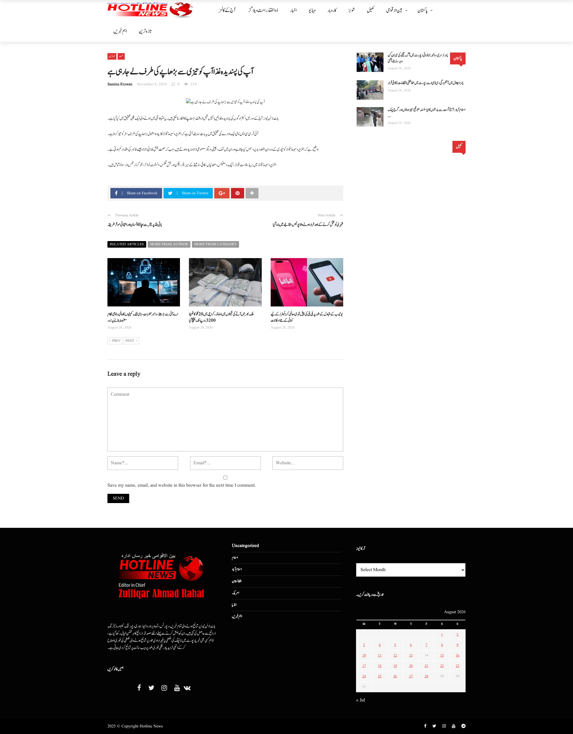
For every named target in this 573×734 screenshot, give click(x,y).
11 (379, 655)
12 (395, 655)
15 (442, 655)
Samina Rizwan (120, 84)
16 (457, 655)
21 (426, 665)
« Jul (360, 700)
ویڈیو (312, 10)
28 (426, 676)
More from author (169, 244)
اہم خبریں (120, 31)
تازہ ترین (145, 31)
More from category (215, 244)
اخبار (293, 10)
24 (364, 676)
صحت (121, 56)
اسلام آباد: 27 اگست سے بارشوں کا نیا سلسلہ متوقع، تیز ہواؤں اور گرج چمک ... (426, 113)
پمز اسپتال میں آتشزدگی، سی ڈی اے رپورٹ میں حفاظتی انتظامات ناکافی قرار (426, 83)
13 (411, 655)
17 (364, 665)
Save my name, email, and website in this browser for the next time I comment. (181, 485)
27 (411, 676)
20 (411, 665)
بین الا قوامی (394, 10)
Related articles (127, 244)
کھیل (370, 10)
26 (395, 676)
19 (395, 665)
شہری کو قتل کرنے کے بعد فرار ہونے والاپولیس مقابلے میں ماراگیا (308, 224)
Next (129, 340)
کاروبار (331, 10)
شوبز (351, 10)
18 (379, 665)
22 (442, 665)
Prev (116, 340)
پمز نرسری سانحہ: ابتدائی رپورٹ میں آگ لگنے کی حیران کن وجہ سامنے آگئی (418, 58)
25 (379, 676)
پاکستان (423, 10)
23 (457, 665)
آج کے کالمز (227, 10)
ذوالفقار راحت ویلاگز (263, 10)
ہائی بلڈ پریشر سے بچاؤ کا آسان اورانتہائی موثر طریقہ (134, 224)
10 (364, 655)
